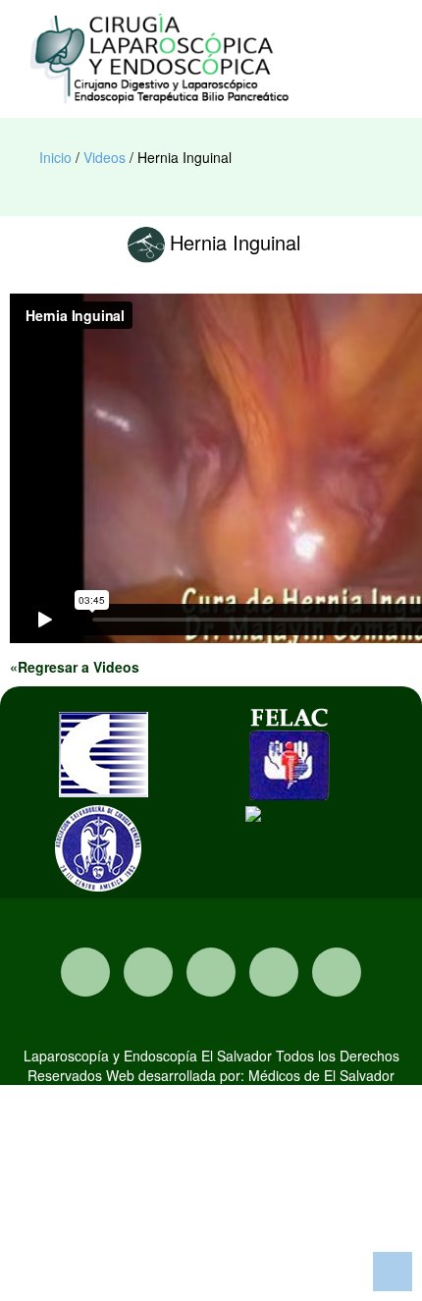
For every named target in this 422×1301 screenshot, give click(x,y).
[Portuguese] (342, 43)
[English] (283, 43)
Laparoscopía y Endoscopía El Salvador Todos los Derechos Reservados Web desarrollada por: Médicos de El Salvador (211, 1065)
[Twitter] (211, 972)
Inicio (55, 157)
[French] (303, 43)
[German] (323, 43)
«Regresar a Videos (74, 667)
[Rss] (85, 972)
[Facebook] (148, 972)
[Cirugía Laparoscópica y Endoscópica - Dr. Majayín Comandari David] (161, 59)
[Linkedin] (336, 972)
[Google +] (273, 972)
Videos (104, 157)
